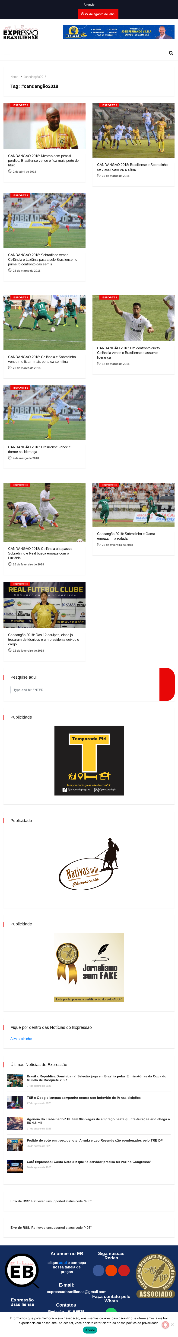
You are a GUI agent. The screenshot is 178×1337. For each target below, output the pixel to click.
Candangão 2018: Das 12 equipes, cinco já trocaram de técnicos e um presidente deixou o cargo (43, 639)
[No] (172, 1324)
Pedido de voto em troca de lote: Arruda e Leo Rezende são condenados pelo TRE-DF (95, 1140)
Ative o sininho (21, 1038)
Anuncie (89, 4)
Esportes (20, 105)
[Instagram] (111, 1270)
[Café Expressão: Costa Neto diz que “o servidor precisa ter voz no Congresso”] (15, 1166)
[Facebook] (98, 1270)
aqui (63, 1263)
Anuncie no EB (67, 1253)
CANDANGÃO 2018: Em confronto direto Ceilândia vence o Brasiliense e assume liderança (128, 352)
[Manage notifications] (165, 1325)
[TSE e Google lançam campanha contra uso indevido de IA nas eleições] (15, 1102)
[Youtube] (124, 1270)
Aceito (90, 1330)
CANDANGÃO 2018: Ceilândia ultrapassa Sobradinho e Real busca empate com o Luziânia (40, 553)
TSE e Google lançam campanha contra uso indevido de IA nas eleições (84, 1097)
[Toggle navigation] (6, 53)
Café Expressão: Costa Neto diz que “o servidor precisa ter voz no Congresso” (89, 1162)
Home (14, 77)
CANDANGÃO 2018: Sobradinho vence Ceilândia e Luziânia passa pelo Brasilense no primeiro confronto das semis (42, 259)
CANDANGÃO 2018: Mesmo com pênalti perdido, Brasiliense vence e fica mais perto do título (43, 160)
